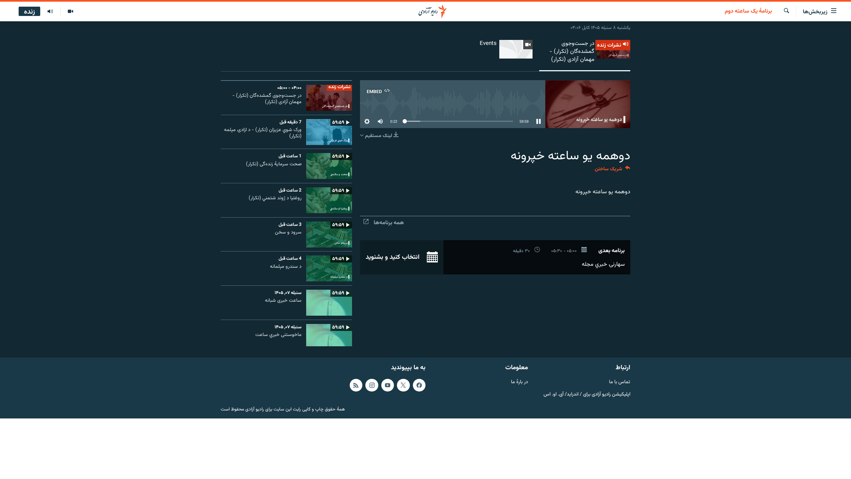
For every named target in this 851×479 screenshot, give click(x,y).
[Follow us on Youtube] (387, 385)
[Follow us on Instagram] (371, 385)
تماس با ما (619, 382)
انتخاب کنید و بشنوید (393, 257)
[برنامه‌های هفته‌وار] (50, 12)
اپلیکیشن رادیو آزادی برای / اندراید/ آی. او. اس (587, 394)
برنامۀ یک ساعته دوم (748, 12)
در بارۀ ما (519, 382)
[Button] (612, 170)
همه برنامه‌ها (389, 223)
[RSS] (356, 385)
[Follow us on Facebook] (419, 385)
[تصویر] (70, 12)
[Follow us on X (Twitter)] (403, 385)
